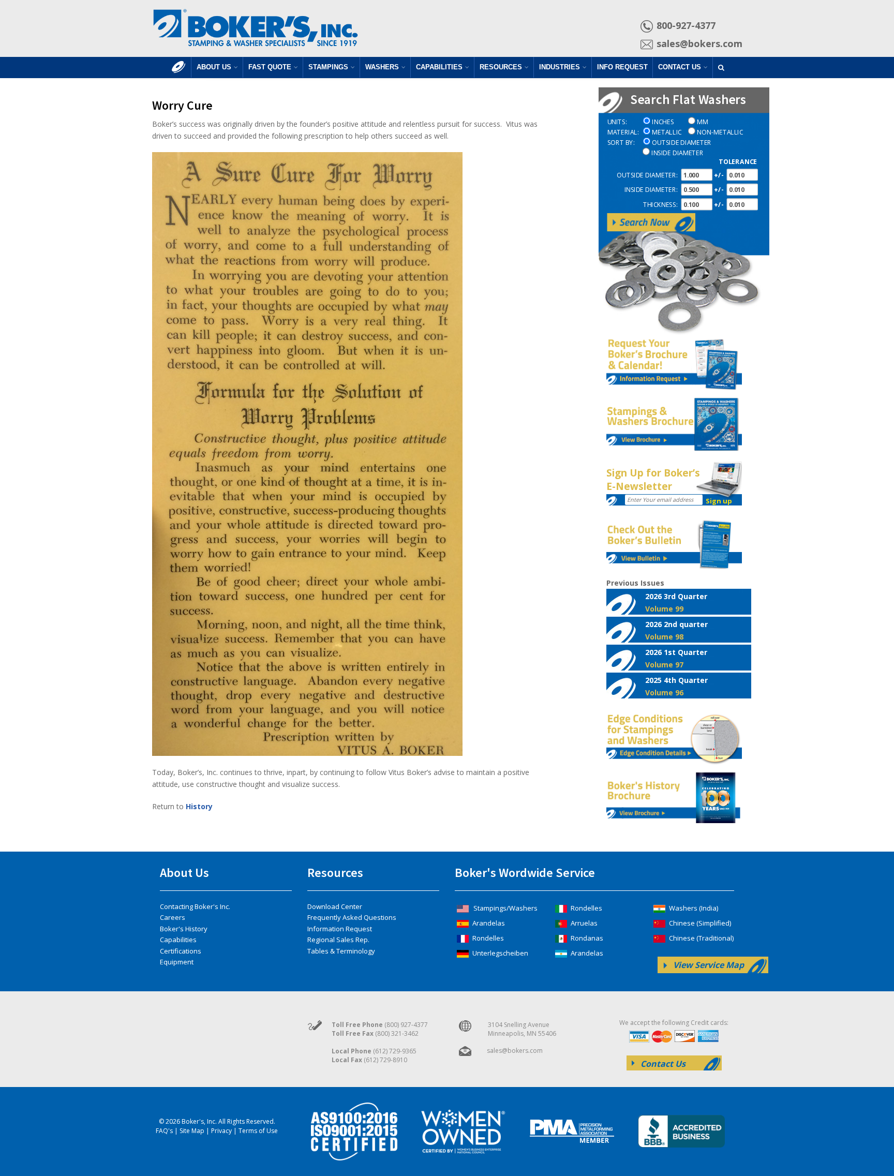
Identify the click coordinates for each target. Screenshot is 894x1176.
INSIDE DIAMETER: (650, 190)
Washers (382, 67)
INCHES (663, 122)
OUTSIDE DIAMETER (681, 142)
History (199, 806)
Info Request (622, 67)
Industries (559, 67)
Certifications (180, 951)
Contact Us (679, 67)
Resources (501, 67)
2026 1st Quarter (676, 658)
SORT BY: (621, 142)
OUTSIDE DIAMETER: (647, 175)
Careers (172, 917)
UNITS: (617, 122)
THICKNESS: (660, 205)
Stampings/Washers (505, 908)
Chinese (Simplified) (699, 923)
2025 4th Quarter (676, 686)
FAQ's (164, 1130)
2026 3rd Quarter (676, 602)
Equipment (176, 961)
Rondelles (487, 938)
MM (702, 122)
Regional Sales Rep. (338, 939)
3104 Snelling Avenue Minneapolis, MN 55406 (522, 1029)
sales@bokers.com (699, 43)
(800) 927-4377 (406, 1024)
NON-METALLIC (720, 133)
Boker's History (183, 928)
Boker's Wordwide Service (525, 873)
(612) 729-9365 (394, 1051)
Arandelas (488, 923)
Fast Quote (269, 67)
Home (178, 72)
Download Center (334, 906)
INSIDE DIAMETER (677, 153)
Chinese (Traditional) (700, 938)
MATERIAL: (623, 133)
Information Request (339, 928)
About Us (214, 67)
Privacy (221, 1130)
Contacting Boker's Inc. (195, 906)
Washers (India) (692, 908)
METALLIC (666, 133)
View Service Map (708, 965)
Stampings (328, 67)
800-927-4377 (686, 25)
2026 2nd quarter (676, 630)
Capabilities (439, 67)
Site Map (192, 1130)
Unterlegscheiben (499, 953)
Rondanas (586, 938)
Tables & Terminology (341, 951)
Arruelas (583, 923)
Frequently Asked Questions (351, 917)
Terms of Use (258, 1130)
